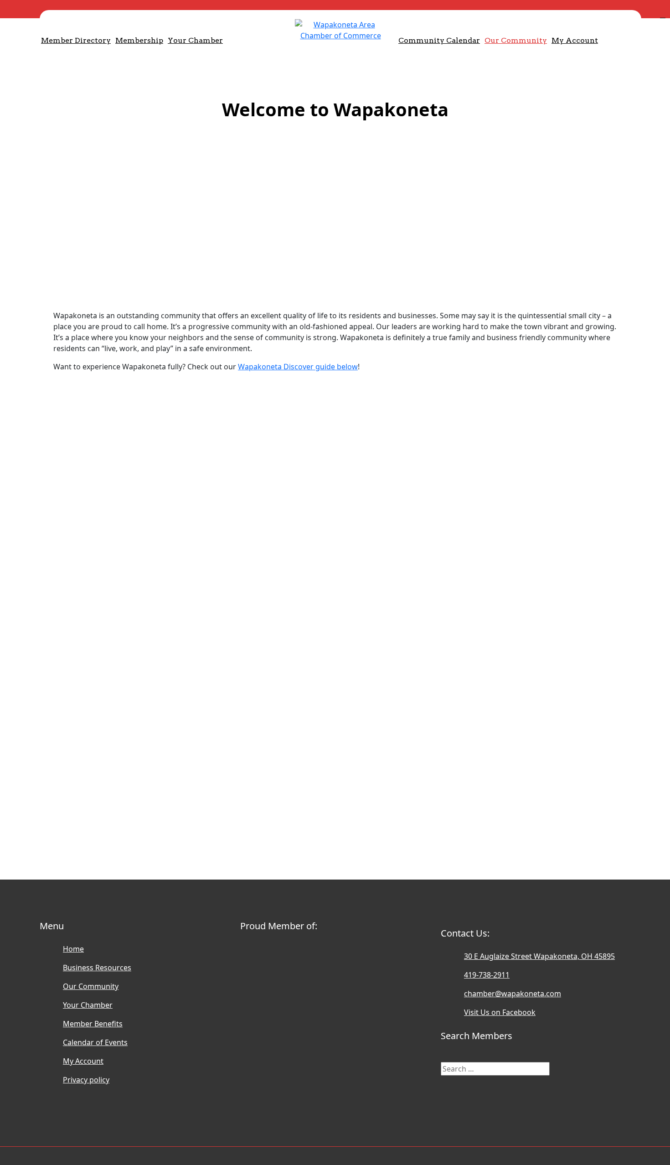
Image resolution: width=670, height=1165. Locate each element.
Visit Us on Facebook (500, 1012)
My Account (574, 40)
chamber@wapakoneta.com (512, 994)
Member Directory (76, 40)
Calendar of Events (95, 1042)
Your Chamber (195, 40)
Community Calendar (439, 40)
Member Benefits (93, 1024)
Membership (139, 40)
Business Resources (97, 968)
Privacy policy (86, 1080)
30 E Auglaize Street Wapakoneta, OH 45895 (539, 956)
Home (73, 949)
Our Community (515, 40)
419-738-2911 (487, 975)
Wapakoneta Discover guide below (298, 367)
